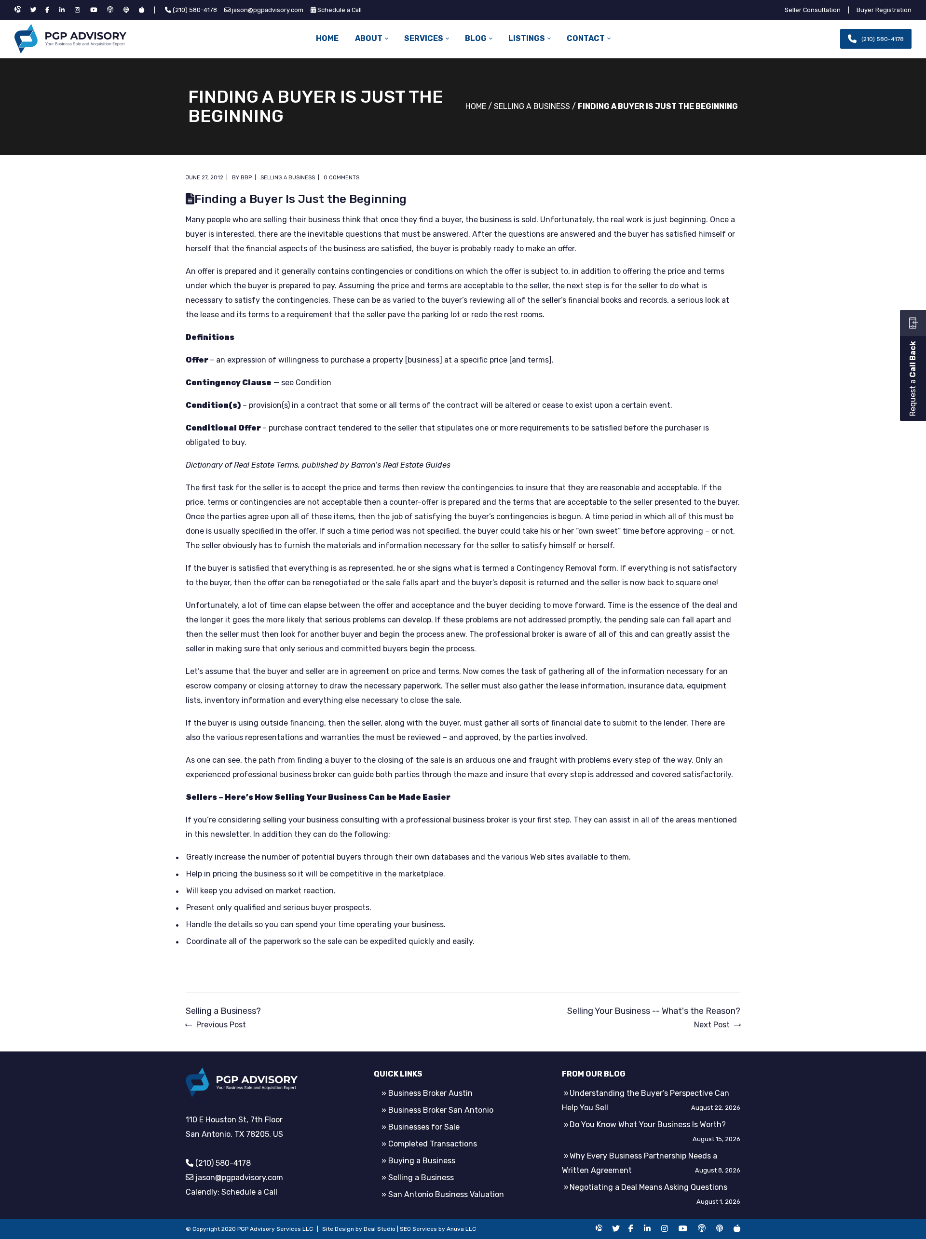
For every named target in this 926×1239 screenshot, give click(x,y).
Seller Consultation (813, 9)
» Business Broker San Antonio (437, 1110)
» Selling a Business (417, 1177)
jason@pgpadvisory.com (267, 9)
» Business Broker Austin (427, 1093)
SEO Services (418, 1229)
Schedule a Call (339, 9)
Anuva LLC (461, 1229)
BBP (246, 178)
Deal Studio (379, 1229)
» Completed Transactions (429, 1143)
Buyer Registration (884, 9)
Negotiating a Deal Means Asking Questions (648, 1187)
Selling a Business (532, 106)
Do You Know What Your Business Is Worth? (648, 1124)
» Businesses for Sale (420, 1126)
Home (475, 106)
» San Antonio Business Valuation (442, 1194)
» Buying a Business (418, 1160)
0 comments (341, 178)
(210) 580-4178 (195, 9)
